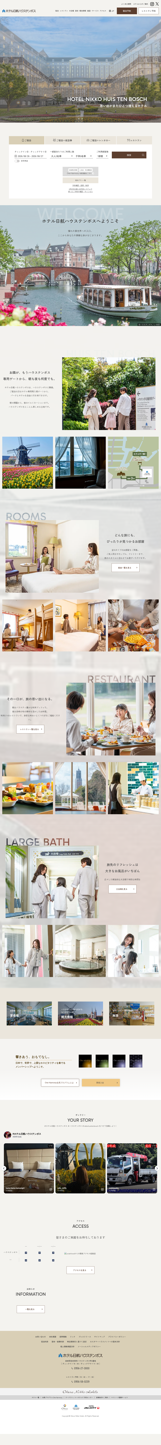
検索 (129, 155)
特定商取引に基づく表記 (77, 1341)
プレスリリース (85, 1336)
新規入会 (100, 1083)
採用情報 (63, 1336)
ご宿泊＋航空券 (64, 140)
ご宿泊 (27, 140)
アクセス (103, 11)
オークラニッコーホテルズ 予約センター (79, 1397)
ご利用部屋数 (102, 151)
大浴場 (71, 11)
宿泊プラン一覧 (80, 180)
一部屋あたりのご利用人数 (62, 151)
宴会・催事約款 (58, 1341)
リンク (72, 1336)
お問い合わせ (40, 1336)
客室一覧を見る (124, 567)
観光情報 (82, 11)
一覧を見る (30, 1309)
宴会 (76, 11)
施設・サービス (93, 11)
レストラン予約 (149, 10)
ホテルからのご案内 (140, 4)
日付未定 (24, 161)
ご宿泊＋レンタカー (100, 140)
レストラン (64, 11)
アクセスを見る (79, 1270)
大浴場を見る (121, 889)
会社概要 (52, 1336)
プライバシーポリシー (117, 1336)
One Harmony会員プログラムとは (59, 1083)
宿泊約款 (44, 1341)
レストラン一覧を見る (29, 729)
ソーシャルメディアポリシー (89, 1346)
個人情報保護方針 (67, 1346)
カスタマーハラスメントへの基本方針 (105, 1341)
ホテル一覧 (35, 1397)
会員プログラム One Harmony (52, 1397)
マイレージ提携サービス (119, 1397)
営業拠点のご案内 (102, 1397)
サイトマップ (99, 1336)
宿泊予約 (127, 10)
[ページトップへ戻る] (154, 1351)
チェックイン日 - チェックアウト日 (31, 151)
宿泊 (57, 11)
